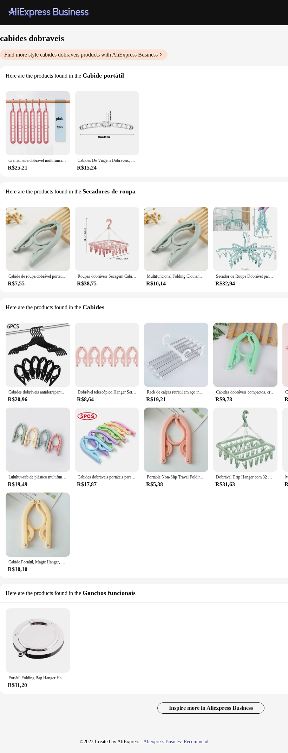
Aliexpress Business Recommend (175, 741)
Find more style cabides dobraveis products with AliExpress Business (81, 55)
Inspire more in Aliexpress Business (211, 708)
